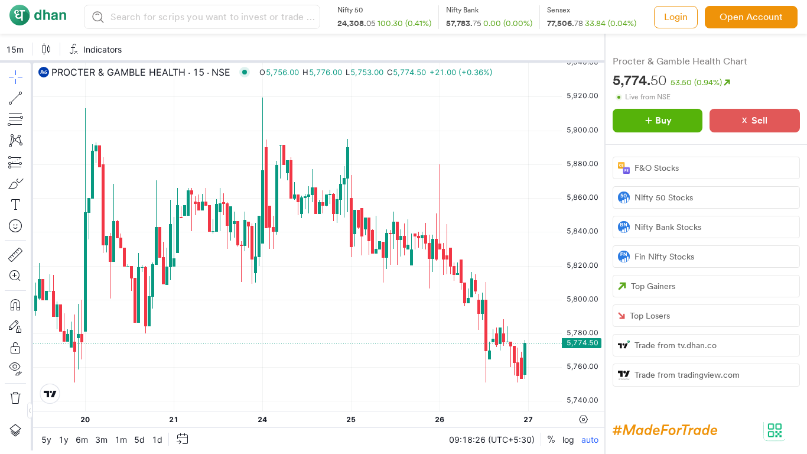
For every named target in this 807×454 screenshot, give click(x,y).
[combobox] (213, 16)
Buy (663, 120)
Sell (759, 120)
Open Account (751, 16)
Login (676, 16)
